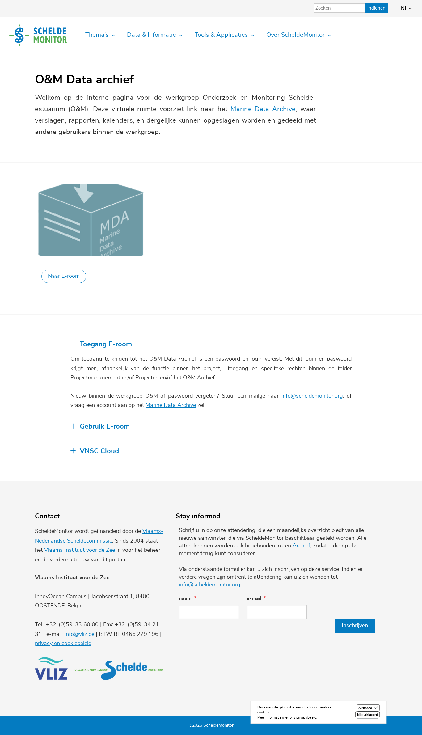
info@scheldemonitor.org (312, 396)
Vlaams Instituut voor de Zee (79, 550)
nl (405, 8)
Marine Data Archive (263, 109)
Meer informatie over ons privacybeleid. (287, 717)
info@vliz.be (79, 634)
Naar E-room (64, 276)
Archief (301, 546)
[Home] (38, 35)
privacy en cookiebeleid (63, 643)
